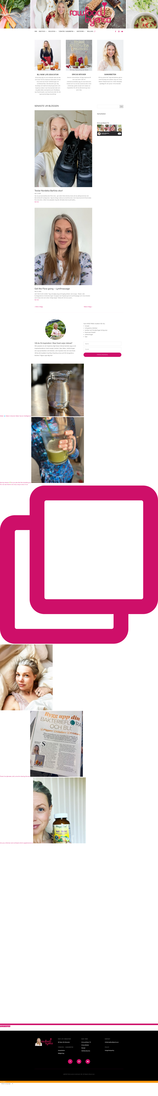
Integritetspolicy (109, 1050)
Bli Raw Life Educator (48, 75)
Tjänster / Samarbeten (66, 31)
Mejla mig (90, 31)
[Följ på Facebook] (115, 31)
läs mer (37, 202)
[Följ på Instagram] (119, 31)
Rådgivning (61, 1053)
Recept (83, 1048)
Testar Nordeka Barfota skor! (49, 190)
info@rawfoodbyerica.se (111, 1042)
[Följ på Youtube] (122, 31)
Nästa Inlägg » (88, 306)
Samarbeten (110, 74)
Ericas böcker (79, 74)
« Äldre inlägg (39, 306)
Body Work (80, 31)
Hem (36, 31)
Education (51, 31)
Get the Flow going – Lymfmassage (52, 288)
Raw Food (42, 31)
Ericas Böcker (85, 1045)
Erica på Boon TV (86, 1042)
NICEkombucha (85, 1051)
